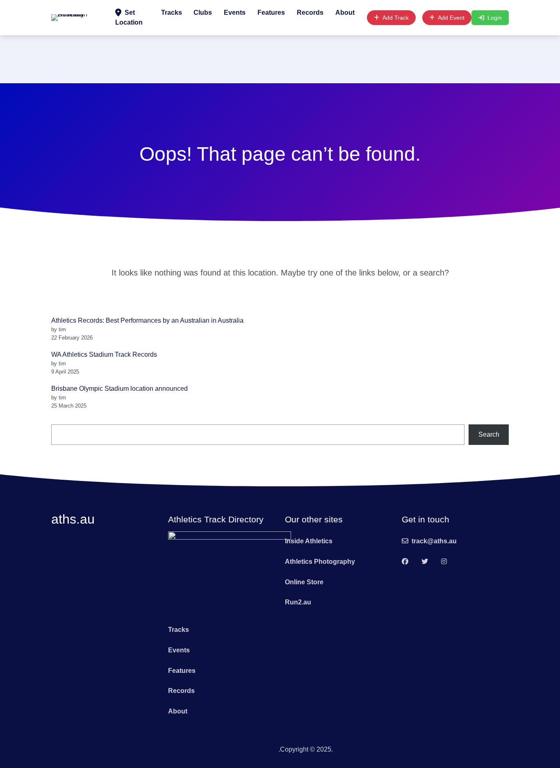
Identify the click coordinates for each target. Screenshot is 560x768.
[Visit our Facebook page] (405, 562)
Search (488, 434)
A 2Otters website (253, 749)
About (345, 12)
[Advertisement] (280, 57)
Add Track (395, 17)
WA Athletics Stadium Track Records (104, 354)
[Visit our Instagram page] (444, 562)
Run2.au (298, 602)
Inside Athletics (308, 541)
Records (310, 12)
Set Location (129, 17)
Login (494, 17)
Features (271, 12)
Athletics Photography (320, 561)
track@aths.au (434, 541)
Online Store (304, 582)
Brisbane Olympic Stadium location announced (119, 388)
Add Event (451, 17)
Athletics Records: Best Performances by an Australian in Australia (147, 320)
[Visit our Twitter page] (425, 562)
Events (235, 12)
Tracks (171, 12)
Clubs (202, 12)
